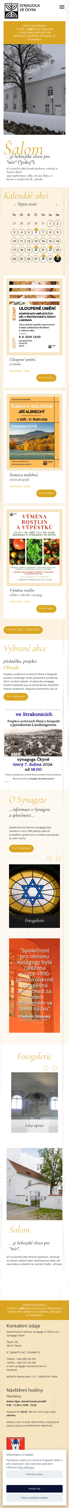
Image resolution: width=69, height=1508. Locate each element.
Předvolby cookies (34, 1474)
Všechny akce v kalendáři (23, 629)
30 (57, 259)
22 (50, 250)
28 (43, 259)
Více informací (16, 696)
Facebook (12, 1369)
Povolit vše (34, 1488)
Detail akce (46, 377)
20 (35, 250)
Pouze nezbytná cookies (34, 1497)
